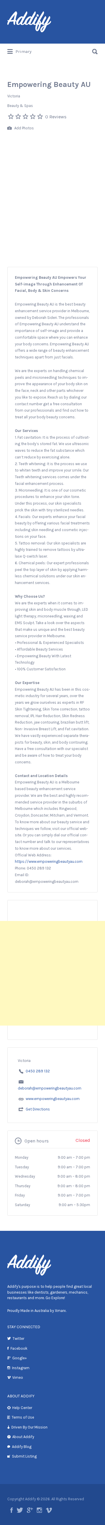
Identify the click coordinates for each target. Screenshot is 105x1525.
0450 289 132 (38, 1071)
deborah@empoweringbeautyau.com (49, 1088)
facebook (11, 1510)
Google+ (19, 1358)
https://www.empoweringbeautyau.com (49, 861)
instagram (39, 1510)
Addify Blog (22, 1446)
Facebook (18, 1348)
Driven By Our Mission (29, 1427)
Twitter (18, 1338)
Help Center (22, 1408)
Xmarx (60, 1310)
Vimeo (17, 1377)
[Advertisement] (52, 211)
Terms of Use (23, 1417)
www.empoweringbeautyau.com (53, 1099)
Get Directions (38, 1109)
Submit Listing (24, 1456)
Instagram (20, 1368)
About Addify (23, 1437)
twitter (20, 1510)
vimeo (49, 1510)
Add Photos (23, 128)
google (30, 1510)
